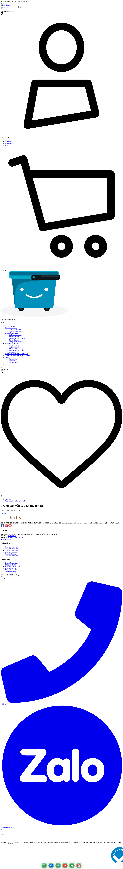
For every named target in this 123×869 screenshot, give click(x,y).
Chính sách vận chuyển (16, 331)
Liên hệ (7, 364)
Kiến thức (12, 361)
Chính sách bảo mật (11, 552)
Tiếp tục (3, 513)
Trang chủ (8, 499)
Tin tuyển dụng (13, 362)
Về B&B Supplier (10, 326)
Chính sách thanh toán (11, 549)
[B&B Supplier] (6, 5)
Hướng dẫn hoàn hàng (15, 342)
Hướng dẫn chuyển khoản (17, 338)
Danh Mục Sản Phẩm (11, 343)
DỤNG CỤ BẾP (14, 345)
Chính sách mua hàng (11, 328)
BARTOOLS (13, 348)
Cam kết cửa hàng (10, 554)
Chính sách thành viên (11, 555)
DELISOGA (13, 352)
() (7, 145)
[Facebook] (3, 527)
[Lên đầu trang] (1, 577)
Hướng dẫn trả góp (14, 340)
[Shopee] (10, 527)
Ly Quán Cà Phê (14, 347)
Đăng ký (9, 143)
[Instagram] (6, 527)
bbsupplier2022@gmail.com (14, 537)
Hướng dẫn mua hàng (11, 333)
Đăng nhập (9, 141)
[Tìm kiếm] (20, 7)
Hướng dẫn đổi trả (14, 336)
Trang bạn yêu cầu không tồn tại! (15, 501)
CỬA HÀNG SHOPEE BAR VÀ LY (16, 354)
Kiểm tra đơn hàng (10, 571)
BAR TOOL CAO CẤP (16, 350)
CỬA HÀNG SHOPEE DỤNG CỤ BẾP (17, 355)
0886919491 (12, 536)
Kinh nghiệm (13, 359)
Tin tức (7, 357)
